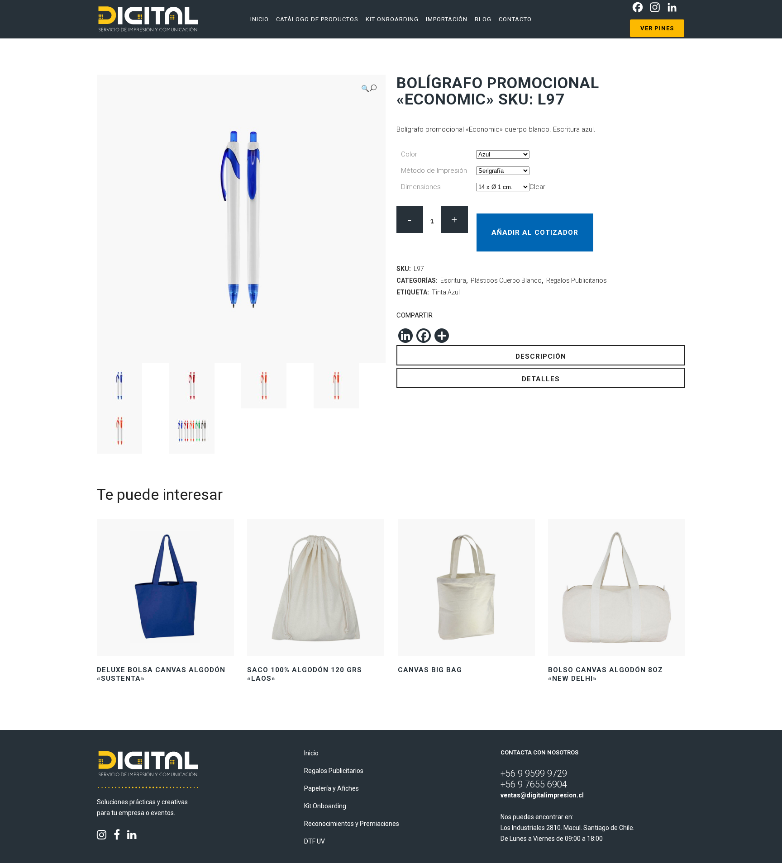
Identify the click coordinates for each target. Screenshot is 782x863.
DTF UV (314, 841)
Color (409, 154)
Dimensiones (421, 187)
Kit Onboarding (325, 806)
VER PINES (657, 28)
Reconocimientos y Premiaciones (351, 823)
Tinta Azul (446, 292)
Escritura (453, 280)
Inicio (311, 753)
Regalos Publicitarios (576, 280)
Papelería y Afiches (331, 788)
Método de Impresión (434, 170)
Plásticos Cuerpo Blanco (506, 280)
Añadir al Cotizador (534, 232)
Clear (537, 187)
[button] (369, 88)
